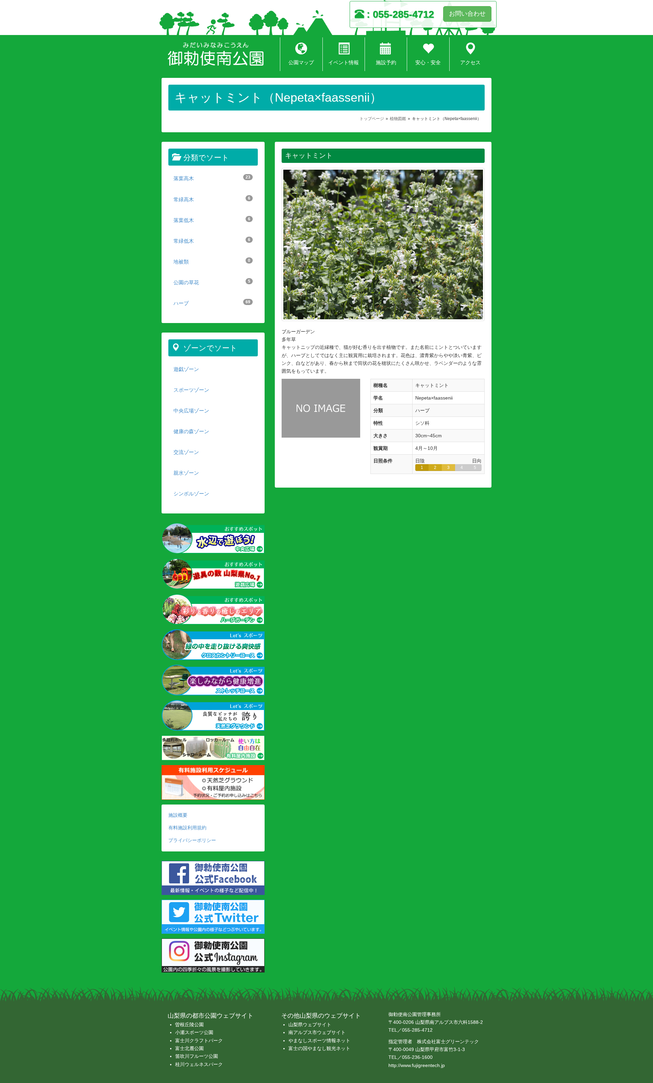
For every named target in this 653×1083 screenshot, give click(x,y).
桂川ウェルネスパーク (199, 1064)
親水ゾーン (186, 473)
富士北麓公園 (189, 1048)
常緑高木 (211, 199)
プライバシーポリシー (192, 840)
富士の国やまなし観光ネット (319, 1048)
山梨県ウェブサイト (309, 1024)
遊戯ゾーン (186, 369)
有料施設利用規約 (187, 827)
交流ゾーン (186, 452)
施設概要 (177, 815)
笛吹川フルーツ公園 (196, 1056)
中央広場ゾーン (191, 410)
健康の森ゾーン (191, 431)
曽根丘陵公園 (189, 1024)
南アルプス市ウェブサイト (317, 1032)
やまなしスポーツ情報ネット (319, 1040)
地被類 (211, 261)
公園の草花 (211, 282)
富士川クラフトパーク (199, 1040)
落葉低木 (211, 220)
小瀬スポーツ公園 (194, 1032)
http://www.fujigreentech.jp (416, 1065)
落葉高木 (211, 178)
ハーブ (211, 303)
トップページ (371, 118)
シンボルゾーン (191, 493)
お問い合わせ (467, 13)
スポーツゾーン (191, 390)
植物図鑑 (398, 118)
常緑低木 (211, 240)
